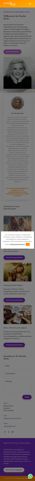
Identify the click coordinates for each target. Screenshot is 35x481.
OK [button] (28, 244)
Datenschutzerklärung (17, 244)
